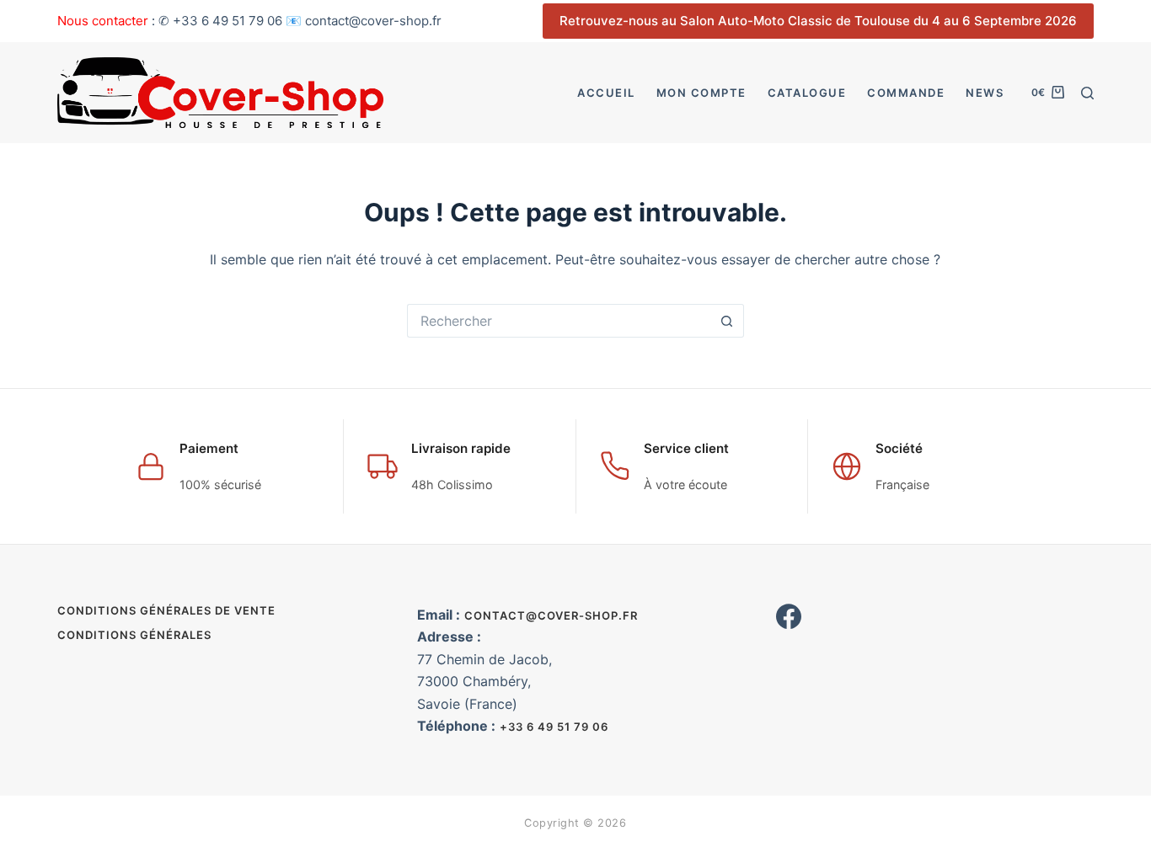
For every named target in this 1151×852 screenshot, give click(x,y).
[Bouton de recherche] (727, 321)
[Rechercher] (1087, 93)
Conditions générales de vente (166, 610)
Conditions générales (134, 635)
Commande (906, 92)
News (985, 92)
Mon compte (701, 92)
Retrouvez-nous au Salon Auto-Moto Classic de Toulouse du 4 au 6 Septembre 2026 (818, 21)
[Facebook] (788, 616)
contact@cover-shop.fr (551, 615)
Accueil (606, 92)
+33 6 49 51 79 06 (554, 726)
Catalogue (807, 92)
